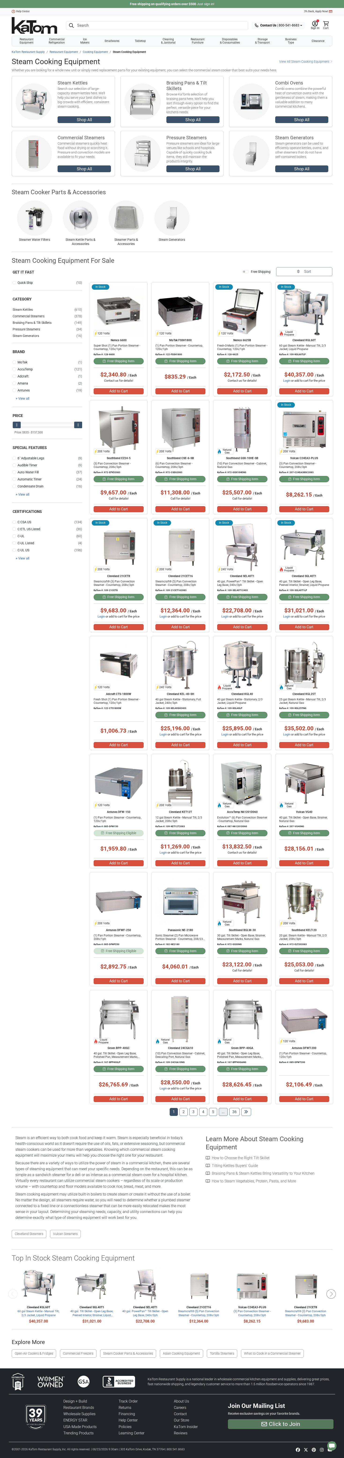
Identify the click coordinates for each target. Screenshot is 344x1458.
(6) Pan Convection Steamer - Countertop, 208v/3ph (173, 465)
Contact (180, 1414)
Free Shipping (261, 272)
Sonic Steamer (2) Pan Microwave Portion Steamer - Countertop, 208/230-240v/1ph (180, 939)
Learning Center (131, 1433)
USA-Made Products (80, 1427)
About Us (181, 1401)
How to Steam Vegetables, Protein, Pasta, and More (254, 1181)
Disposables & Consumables (230, 41)
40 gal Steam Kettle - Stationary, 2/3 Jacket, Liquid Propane (240, 701)
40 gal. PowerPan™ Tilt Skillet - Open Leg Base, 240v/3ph (240, 583)
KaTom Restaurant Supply (28, 52)
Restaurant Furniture (198, 41)
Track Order (128, 1401)
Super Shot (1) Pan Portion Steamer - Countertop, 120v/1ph (117, 347)
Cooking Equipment (95, 52)
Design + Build (75, 1401)
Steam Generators (294, 137)
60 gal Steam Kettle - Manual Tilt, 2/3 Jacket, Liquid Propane (302, 347)
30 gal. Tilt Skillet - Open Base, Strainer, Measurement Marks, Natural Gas (241, 937)
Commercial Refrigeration (57, 41)
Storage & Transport (262, 41)
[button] (315, 25)
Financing (127, 1414)
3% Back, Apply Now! (316, 11)
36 (236, 1111)
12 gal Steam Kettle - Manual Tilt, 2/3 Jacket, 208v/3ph (178, 819)
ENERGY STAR (75, 1420)
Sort (307, 271)
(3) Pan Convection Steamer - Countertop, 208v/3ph (112, 465)
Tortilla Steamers (222, 1353)
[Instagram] (322, 1449)
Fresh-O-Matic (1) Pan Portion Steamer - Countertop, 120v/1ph (242, 347)
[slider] (17, 425)
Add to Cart (118, 391)
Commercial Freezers (78, 1353)
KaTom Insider (186, 1427)
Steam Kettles (73, 83)
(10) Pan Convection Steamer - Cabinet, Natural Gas (242, 465)
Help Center (23, 11)
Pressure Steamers (186, 137)
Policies (125, 1427)
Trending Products (78, 1433)
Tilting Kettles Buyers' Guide (235, 1165)
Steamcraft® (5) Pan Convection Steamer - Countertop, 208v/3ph (176, 583)
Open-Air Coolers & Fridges (34, 1353)
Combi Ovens (289, 83)
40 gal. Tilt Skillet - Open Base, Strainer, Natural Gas (303, 819)
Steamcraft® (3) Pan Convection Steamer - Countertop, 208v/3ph (114, 583)
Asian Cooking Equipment (181, 1353)
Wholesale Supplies (79, 1414)
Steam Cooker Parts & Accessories (59, 192)
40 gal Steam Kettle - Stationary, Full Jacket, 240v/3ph (178, 701)
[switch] (245, 271)
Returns (125, 1407)
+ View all (22, 398)
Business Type (290, 41)
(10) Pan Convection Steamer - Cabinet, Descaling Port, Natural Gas (180, 1055)
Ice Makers (84, 41)
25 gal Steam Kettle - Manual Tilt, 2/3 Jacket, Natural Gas (302, 701)
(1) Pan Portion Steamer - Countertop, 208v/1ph (117, 937)
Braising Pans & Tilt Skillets (186, 85)
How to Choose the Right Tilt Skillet (241, 1158)
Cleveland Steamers (29, 1234)
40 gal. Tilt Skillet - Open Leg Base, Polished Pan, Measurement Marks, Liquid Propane (116, 1057)
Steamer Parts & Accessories (126, 242)
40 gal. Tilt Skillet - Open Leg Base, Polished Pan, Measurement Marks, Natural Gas (239, 1057)
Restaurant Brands (78, 1407)
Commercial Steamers (81, 137)
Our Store (181, 1420)
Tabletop (140, 41)
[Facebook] (298, 1449)
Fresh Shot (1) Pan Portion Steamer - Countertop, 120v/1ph (117, 701)
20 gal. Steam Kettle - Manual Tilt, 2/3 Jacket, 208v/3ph (303, 937)
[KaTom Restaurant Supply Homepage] (34, 25)
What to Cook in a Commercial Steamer (272, 1353)
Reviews (180, 1433)
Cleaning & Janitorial (168, 41)
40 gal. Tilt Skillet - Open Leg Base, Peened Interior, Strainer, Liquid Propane (304, 583)
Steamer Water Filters (34, 239)
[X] (306, 1449)
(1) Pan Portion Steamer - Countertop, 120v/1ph (179, 347)
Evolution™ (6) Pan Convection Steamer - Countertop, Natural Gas (242, 819)
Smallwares (112, 41)
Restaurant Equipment (26, 41)
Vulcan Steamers (65, 1234)
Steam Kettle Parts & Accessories (80, 242)
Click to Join (284, 1424)
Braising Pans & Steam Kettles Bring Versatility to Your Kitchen (263, 1173)
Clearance (318, 41)
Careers (180, 1407)
